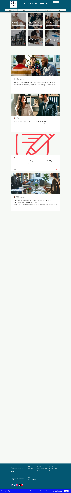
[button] (58, 52)
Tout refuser (60, 491)
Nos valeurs (30, 470)
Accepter (66, 491)
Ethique (50, 51)
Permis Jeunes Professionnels (42, 468)
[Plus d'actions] (57, 79)
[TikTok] (20, 485)
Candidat (45, 51)
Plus (54, 51)
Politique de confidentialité (32, 479)
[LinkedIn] (15, 485)
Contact (29, 477)
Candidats (39, 466)
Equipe (30, 51)
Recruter (50, 472)
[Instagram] (17, 485)
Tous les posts (13, 51)
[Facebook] (12, 485)
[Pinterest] (22, 485)
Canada (19, 51)
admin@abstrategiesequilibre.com (17, 468)
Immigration (25, 51)
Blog (28, 472)
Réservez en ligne (31, 468)
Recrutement (39, 51)
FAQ (28, 475)
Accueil (29, 466)
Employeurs (51, 466)
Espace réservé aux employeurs (54, 475)
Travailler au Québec (40, 470)
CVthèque (50, 470)
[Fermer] (69, 491)
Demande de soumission (53, 468)
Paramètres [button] (55, 491)
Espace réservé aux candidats (42, 472)
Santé (34, 51)
